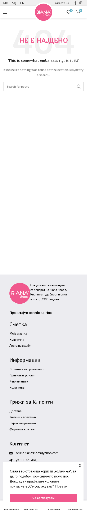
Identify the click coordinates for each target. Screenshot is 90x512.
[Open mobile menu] (5, 12)
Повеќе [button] (61, 486)
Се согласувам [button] (43, 497)
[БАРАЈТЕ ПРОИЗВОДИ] (79, 86)
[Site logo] (43, 11)
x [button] (80, 465)
